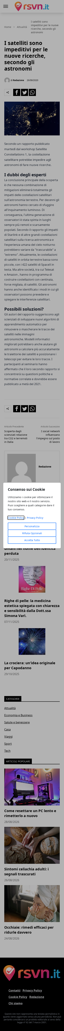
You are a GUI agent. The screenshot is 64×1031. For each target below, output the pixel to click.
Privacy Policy (35, 517)
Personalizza (32, 526)
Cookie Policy (16, 517)
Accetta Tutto (32, 540)
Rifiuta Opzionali (32, 533)
